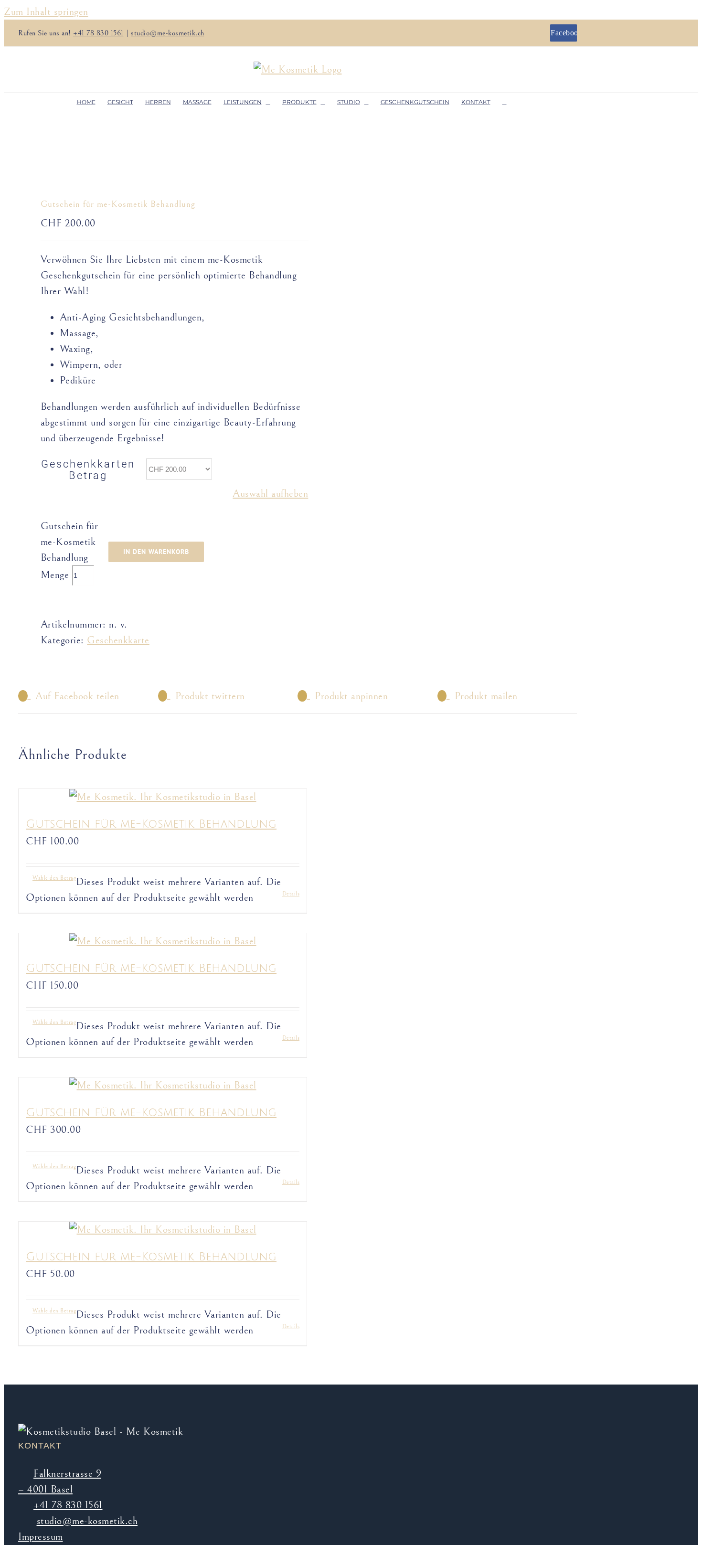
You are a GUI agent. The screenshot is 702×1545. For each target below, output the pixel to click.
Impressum (40, 1537)
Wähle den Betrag (54, 878)
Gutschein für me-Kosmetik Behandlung (151, 824)
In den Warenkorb (156, 551)
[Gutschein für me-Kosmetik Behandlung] (163, 797)
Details (291, 894)
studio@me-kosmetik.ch (167, 33)
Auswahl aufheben (270, 494)
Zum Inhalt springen (46, 12)
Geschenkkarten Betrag (88, 469)
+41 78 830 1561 (98, 33)
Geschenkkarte (118, 640)
